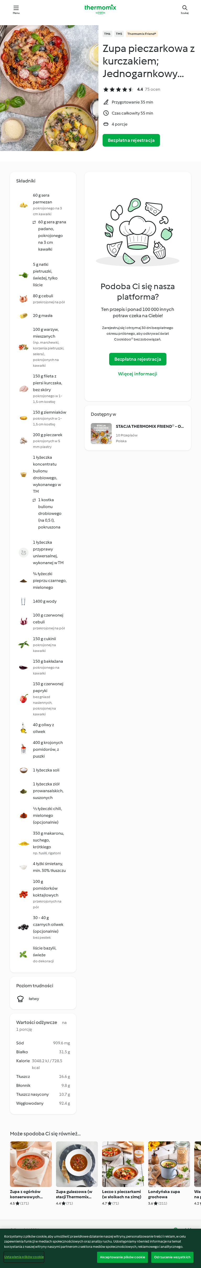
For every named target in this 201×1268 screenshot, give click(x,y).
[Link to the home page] (100, 9)
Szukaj (185, 13)
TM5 (119, 34)
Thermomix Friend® (141, 34)
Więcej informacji (137, 374)
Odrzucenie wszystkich (172, 1257)
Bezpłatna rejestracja (131, 140)
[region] (100, 1248)
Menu (16, 13)
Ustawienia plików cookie (24, 1257)
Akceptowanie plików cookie (122, 1257)
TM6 (107, 34)
